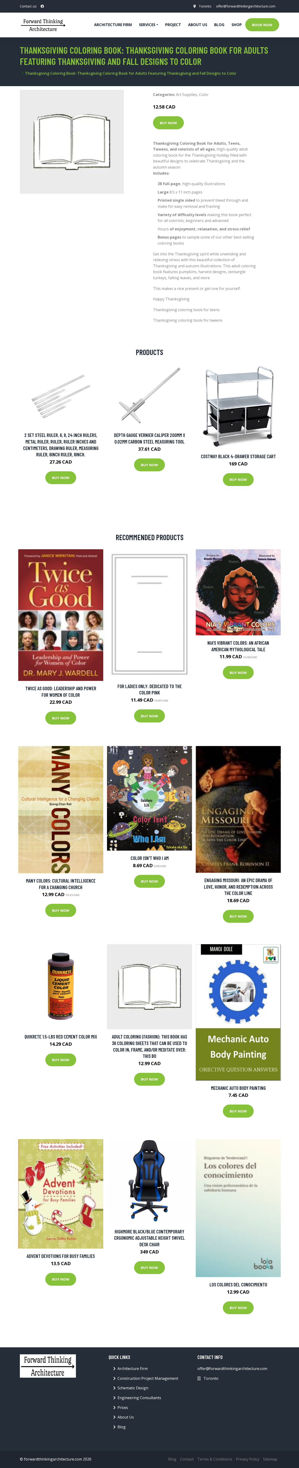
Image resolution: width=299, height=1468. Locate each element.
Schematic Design (132, 1388)
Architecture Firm (132, 1368)
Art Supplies (186, 94)
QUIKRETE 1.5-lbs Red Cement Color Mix (61, 1036)
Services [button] (147, 24)
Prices (122, 1407)
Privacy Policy (247, 1459)
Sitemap (270, 1459)
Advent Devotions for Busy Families (61, 1256)
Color (204, 94)
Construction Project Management (147, 1378)
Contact (187, 1459)
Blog (219, 24)
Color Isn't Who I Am (150, 858)
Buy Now (168, 122)
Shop (236, 24)
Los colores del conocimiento (238, 1284)
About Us (197, 24)
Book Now (262, 24)
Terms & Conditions (214, 1459)
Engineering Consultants (139, 1397)
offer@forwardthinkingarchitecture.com (245, 6)
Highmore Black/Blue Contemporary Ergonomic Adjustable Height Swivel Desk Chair (149, 1238)
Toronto (205, 6)
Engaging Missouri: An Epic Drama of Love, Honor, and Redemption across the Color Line (238, 886)
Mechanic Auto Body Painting (238, 1088)
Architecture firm (113, 24)
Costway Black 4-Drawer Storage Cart (238, 456)
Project (173, 24)
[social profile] (42, 6)
